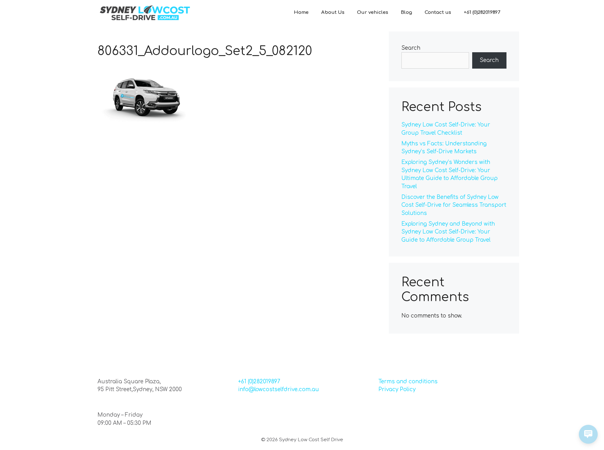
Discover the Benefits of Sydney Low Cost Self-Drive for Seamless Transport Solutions (453, 205)
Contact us (438, 12)
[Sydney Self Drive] (145, 12)
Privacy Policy (397, 389)
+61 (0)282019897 (482, 12)
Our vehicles (372, 12)
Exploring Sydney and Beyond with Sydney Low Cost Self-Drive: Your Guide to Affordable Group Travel (448, 232)
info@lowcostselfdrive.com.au (278, 389)
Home (301, 12)
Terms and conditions (408, 382)
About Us (332, 12)
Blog (406, 12)
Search (410, 48)
